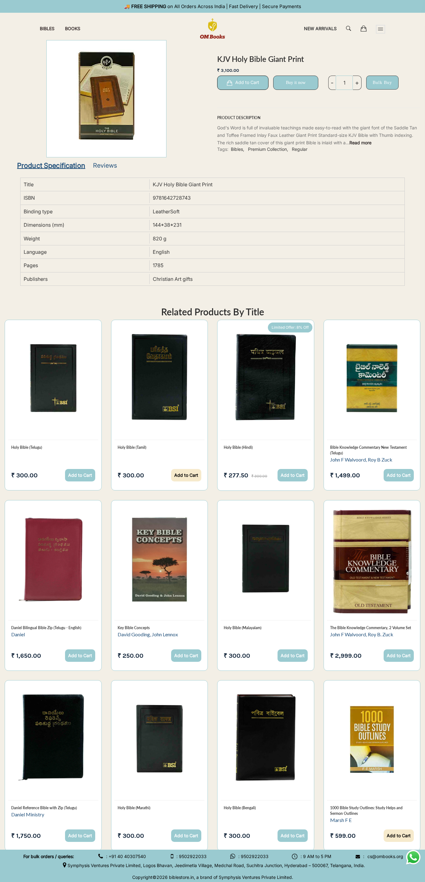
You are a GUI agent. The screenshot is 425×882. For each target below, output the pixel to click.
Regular (299, 149)
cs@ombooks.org (385, 856)
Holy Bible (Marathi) (134, 807)
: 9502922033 (191, 856)
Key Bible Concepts (134, 627)
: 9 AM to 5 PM (316, 856)
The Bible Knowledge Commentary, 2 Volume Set (370, 627)
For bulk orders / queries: (48, 856)
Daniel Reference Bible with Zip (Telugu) (44, 807)
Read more (360, 142)
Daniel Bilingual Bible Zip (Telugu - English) (46, 627)
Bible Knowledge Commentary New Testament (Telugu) (368, 450)
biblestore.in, (182, 877)
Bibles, (237, 149)
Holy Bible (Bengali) (240, 807)
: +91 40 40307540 (126, 856)
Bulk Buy (382, 82)
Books (72, 28)
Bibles (47, 28)
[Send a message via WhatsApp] (413, 857)
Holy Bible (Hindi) (238, 447)
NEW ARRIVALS (320, 28)
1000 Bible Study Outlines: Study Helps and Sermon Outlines (366, 810)
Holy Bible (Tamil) (132, 447)
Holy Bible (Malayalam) (242, 627)
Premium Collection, (268, 149)
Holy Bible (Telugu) (26, 447)
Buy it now (296, 82)
